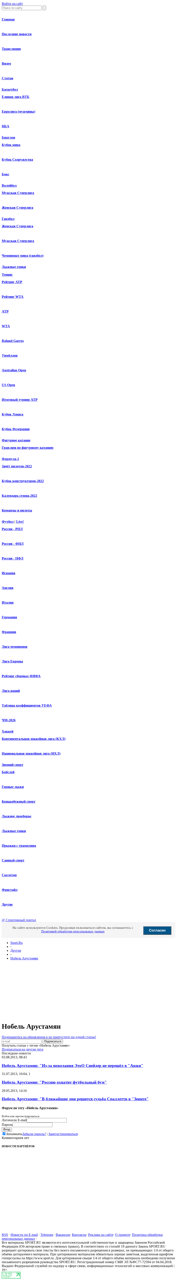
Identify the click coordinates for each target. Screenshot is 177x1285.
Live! (20, 521)
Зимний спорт (12, 765)
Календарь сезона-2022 (19, 495)
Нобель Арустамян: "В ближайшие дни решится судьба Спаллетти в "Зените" (75, 1099)
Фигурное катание (16, 440)
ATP (5, 311)
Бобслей (8, 772)
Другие (7, 904)
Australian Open (14, 370)
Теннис (7, 274)
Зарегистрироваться (63, 1134)
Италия (8, 602)
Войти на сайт (12, 3)
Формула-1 (10, 459)
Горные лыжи (13, 787)
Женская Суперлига (17, 207)
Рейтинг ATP (12, 282)
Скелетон (9, 875)
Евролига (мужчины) (18, 111)
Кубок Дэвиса (12, 414)
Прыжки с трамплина (19, 845)
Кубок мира (11, 145)
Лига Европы (12, 661)
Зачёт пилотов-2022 (17, 466)
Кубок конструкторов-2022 (23, 481)
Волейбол (9, 185)
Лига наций (11, 691)
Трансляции (11, 49)
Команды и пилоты (17, 510)
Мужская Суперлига (18, 193)
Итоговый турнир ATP (20, 399)
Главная (8, 19)
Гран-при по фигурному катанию (27, 447)
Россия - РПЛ (12, 529)
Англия (7, 588)
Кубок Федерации (16, 429)
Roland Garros (13, 341)
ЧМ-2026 (9, 720)
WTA (6, 326)
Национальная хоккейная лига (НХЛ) (31, 753)
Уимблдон (9, 355)
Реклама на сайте (100, 1235)
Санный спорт (13, 860)
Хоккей (7, 731)
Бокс (5, 174)
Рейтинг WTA (13, 296)
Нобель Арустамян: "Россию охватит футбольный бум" (54, 1082)
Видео (6, 63)
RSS (5, 1235)
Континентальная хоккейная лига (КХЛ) (33, 739)
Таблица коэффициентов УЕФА (27, 705)
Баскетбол (10, 89)
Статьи (7, 78)
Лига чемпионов (14, 646)
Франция (9, 632)
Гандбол (8, 219)
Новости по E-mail (24, 1235)
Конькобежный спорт (18, 801)
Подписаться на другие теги (22, 1049)
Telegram (46, 1235)
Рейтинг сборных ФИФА (21, 676)
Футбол (8, 521)
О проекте (122, 1235)
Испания (8, 573)
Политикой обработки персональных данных (73, 931)
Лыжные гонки (14, 267)
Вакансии (63, 1235)
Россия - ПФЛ (12, 558)
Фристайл (9, 890)
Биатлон (8, 137)
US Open (8, 385)
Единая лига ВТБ (15, 97)
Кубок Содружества (17, 159)
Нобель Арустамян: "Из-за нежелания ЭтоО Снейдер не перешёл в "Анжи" (72, 1065)
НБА (5, 126)
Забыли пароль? (34, 1134)
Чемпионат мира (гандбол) (22, 255)
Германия (9, 617)
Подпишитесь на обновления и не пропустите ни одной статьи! (49, 1037)
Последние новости (17, 34)
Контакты (79, 1235)
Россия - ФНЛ (13, 543)
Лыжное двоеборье (16, 816)
